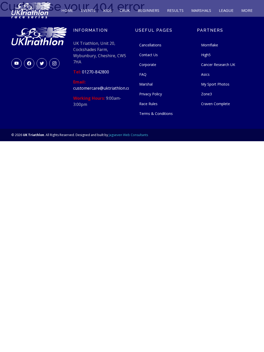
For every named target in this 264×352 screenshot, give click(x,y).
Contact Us (148, 54)
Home (67, 10)
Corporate (147, 64)
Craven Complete (215, 103)
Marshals (201, 10)
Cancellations (150, 45)
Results (175, 10)
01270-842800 (95, 72)
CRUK (125, 10)
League (226, 10)
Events (88, 10)
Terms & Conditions (156, 113)
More (247, 10)
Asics (205, 74)
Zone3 (206, 93)
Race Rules (148, 103)
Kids (107, 10)
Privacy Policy (150, 93)
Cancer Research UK (218, 64)
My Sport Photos (215, 84)
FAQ (142, 74)
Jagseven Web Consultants (128, 135)
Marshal (146, 84)
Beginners (148, 10)
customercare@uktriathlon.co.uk (104, 88)
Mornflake (209, 45)
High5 (206, 54)
